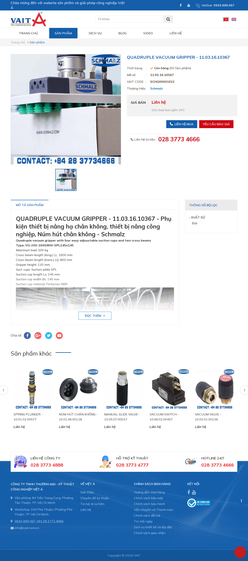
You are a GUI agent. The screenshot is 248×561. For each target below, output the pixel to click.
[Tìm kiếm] (168, 19)
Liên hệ (176, 33)
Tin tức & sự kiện (92, 504)
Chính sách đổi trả (147, 515)
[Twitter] (48, 335)
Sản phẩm (63, 33)
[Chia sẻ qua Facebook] (27, 335)
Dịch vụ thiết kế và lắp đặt (153, 527)
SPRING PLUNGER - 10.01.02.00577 (28, 416)
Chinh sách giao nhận (149, 533)
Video (148, 33)
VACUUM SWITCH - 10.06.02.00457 (164, 416)
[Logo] (28, 19)
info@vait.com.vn (27, 528)
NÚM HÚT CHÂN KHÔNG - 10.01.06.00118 (78, 416)
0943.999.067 (224, 5)
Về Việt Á (87, 484)
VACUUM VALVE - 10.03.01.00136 (208, 416)
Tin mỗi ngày (143, 521)
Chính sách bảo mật (148, 498)
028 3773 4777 (132, 465)
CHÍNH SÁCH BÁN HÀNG (152, 484)
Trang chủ (28, 33)
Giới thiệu (87, 492)
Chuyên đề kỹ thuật (94, 498)
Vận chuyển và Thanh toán (153, 510)
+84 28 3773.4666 (50, 521)
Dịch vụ (95, 33)
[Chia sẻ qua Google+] (37, 335)
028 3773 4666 (179, 139)
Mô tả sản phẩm (29, 205)
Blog (122, 33)
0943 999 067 (25, 521)
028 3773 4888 (47, 465)
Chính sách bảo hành (149, 504)
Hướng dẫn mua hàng (149, 492)
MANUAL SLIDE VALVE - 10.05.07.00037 (122, 416)
